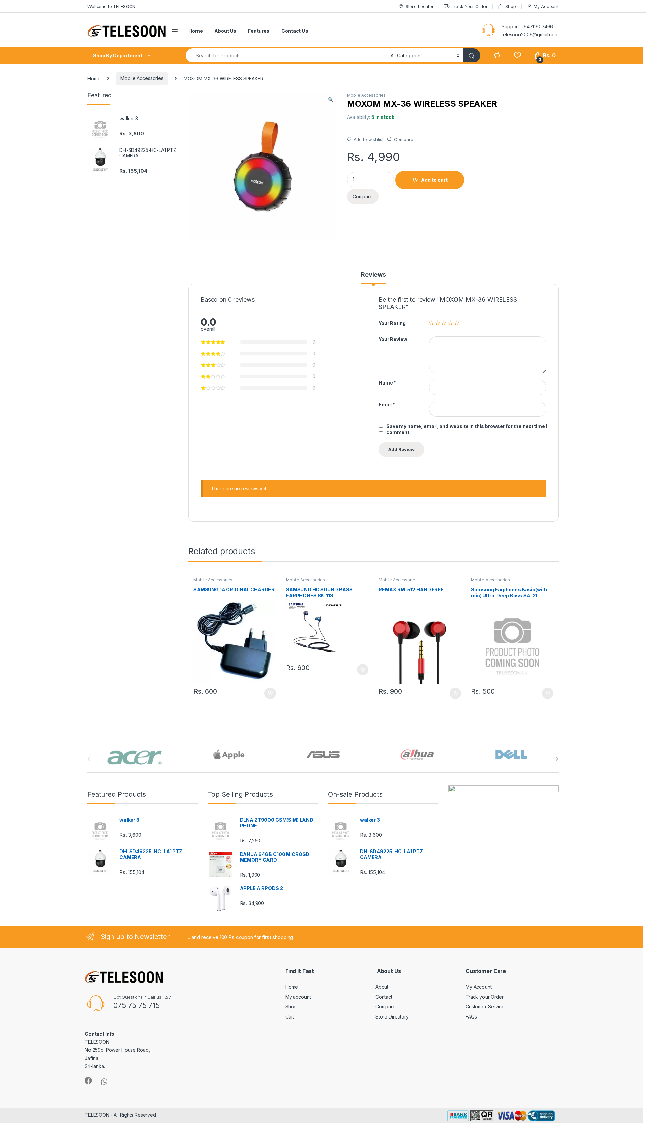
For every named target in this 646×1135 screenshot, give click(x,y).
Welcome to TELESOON (111, 6)
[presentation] (557, 758)
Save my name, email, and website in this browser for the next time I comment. (466, 429)
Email (387, 404)
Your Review (393, 339)
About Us (225, 31)
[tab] (373, 278)
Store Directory (392, 1017)
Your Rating (392, 323)
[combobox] (286, 55)
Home (195, 31)
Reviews (373, 275)
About (381, 987)
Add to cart (434, 180)
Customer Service (485, 1006)
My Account (546, 6)
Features (259, 31)
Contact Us (294, 31)
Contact (383, 997)
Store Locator (420, 6)
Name (387, 383)
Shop (510, 6)
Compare (403, 139)
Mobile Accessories (141, 78)
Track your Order (485, 997)
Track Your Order (470, 6)
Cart (289, 1017)
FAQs (471, 1017)
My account (298, 997)
